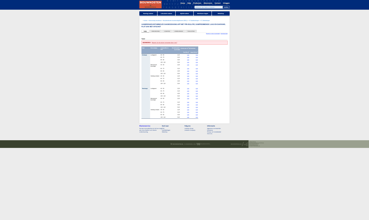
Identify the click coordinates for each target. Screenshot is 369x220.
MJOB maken (184, 13)
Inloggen (226, 3)
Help (189, 3)
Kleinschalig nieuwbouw (155, 20)
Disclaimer (210, 130)
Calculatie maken (166, 13)
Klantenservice (144, 126)
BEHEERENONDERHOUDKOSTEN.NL (256, 143)
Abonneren (208, 3)
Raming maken (148, 13)
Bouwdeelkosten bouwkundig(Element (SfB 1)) (175, 20)
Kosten (145, 20)
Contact (218, 3)
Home (182, 3)
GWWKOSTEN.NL (252, 142)
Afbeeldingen (179, 31)
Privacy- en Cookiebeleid (214, 132)
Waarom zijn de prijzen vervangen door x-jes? (164, 42)
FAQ (163, 128)
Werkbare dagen (202, 13)
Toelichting (191, 31)
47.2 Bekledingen (205, 20)
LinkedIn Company (189, 130)
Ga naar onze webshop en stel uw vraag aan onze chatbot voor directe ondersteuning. (150, 130)
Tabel (145, 31)
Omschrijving (156, 31)
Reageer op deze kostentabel (213, 33)
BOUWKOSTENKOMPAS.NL (254, 146)
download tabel (224, 33)
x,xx (188, 55)
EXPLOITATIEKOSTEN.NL (254, 144)
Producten (197, 3)
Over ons (209, 133)
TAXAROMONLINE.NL (253, 145)
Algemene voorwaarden (214, 128)
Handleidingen (166, 130)
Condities (167, 31)
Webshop (221, 13)
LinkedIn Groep (188, 128)
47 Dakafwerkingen (194, 20)
